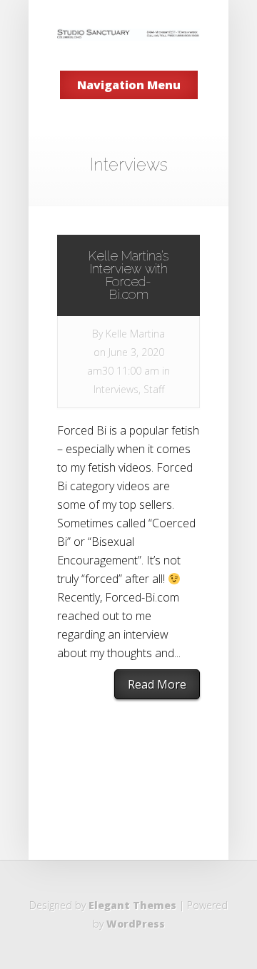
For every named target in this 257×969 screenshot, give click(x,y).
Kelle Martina (135, 333)
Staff (153, 389)
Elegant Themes (132, 905)
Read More (157, 684)
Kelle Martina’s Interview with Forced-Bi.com (128, 275)
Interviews (116, 389)
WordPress (135, 923)
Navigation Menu (129, 85)
